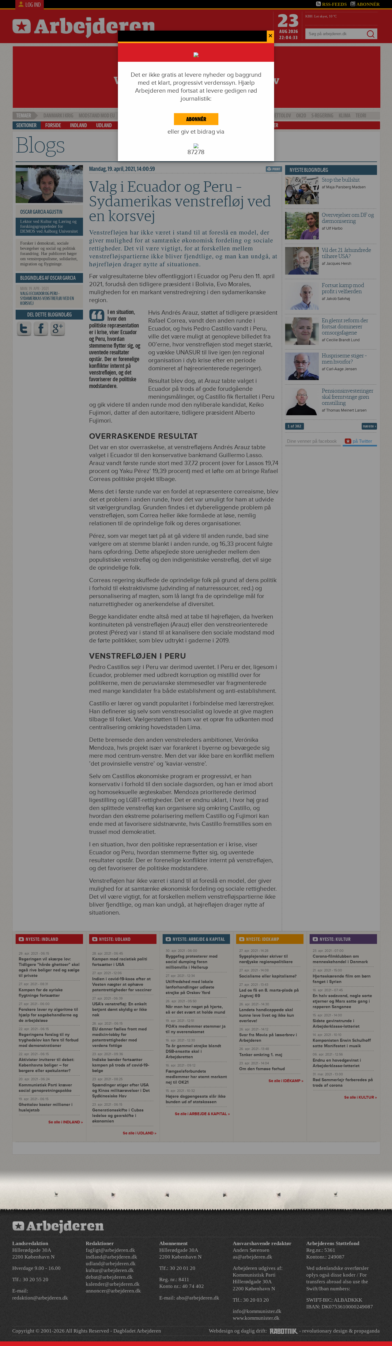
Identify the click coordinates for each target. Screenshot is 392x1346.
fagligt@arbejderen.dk (110, 1250)
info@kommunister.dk (257, 1311)
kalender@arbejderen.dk (113, 1284)
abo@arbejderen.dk (197, 1298)
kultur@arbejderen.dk (110, 1270)
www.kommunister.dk (256, 1318)
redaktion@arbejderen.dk (40, 1298)
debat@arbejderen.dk (109, 1277)
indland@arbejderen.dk (111, 1257)
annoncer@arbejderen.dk (113, 1291)
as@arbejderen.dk (252, 1257)
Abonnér (196, 119)
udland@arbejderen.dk (111, 1263)
